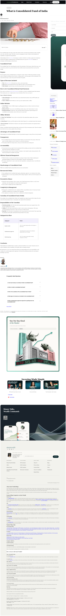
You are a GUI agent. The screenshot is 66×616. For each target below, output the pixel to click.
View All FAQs (9, 306)
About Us (35, 462)
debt (16, 513)
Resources (45, 2)
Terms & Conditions (37, 469)
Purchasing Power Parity (18, 530)
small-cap (43, 499)
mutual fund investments (14, 91)
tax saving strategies (44, 500)
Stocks (22, 2)
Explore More (10, 394)
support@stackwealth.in (11, 478)
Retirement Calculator (24, 469)
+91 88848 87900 (10, 480)
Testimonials (49, 469)
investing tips (44, 508)
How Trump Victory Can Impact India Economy (19, 534)
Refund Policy (36, 472)
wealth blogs (10, 517)
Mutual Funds (29, 2)
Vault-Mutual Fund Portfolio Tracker (12, 470)
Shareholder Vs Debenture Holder (27, 530)
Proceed (53, 35)
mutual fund (30, 59)
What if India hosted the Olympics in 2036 (13, 539)
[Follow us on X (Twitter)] (13, 449)
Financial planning (9, 512)
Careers (48, 465)
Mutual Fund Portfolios (11, 462)
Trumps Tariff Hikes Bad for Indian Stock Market (34, 534)
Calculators (37, 2)
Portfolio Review (15, 2)
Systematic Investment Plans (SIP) (13, 504)
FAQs (48, 467)
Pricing (51, 2)
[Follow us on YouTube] (11, 449)
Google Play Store (12, 556)
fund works (11, 57)
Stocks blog (10, 508)
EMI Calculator (23, 467)
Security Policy (36, 467)
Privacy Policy (36, 465)
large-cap (37, 499)
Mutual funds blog (11, 498)
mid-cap (40, 499)
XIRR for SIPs (37, 504)
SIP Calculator (23, 462)
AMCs (8, 465)
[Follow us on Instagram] (8, 449)
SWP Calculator (23, 465)
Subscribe (21, 328)
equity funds (47, 499)
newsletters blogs (10, 522)
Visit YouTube (12, 397)
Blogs (48, 462)
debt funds (50, 499)
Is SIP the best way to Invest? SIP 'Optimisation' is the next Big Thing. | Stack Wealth (20, 538)
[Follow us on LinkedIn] (9, 449)
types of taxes (8, 83)
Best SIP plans (43, 504)
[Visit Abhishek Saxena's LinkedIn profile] (6, 266)
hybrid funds (55, 499)
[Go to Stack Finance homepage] (10, 2)
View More (13, 312)
